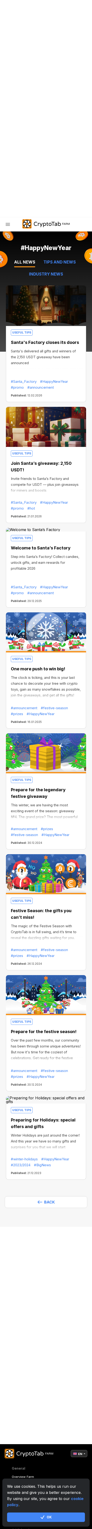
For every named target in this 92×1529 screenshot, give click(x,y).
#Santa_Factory (24, 381)
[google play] (45, 196)
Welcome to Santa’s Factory (41, 547)
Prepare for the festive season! (43, 1031)
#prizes (17, 714)
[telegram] (10, 196)
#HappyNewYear (54, 381)
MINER (20, 123)
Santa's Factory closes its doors (45, 342)
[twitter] (22, 196)
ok (49, 1517)
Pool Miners (27, 135)
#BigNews (42, 1165)
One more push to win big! (38, 668)
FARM (20, 111)
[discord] (34, 196)
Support (23, 172)
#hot (31, 508)
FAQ (18, 147)
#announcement (40, 387)
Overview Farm (23, 1477)
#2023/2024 (20, 1165)
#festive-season (54, 708)
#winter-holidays (24, 1159)
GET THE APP (26, 160)
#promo (17, 387)
